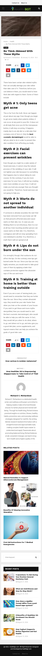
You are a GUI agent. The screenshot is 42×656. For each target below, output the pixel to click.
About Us (24, 3)
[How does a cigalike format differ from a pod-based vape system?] (9, 603)
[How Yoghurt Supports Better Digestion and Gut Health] (9, 632)
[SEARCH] (35, 557)
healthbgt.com (27, 649)
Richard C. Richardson (12, 57)
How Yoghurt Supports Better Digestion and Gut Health (26, 631)
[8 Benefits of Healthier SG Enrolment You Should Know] (9, 618)
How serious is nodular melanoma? (21, 361)
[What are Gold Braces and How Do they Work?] (9, 591)
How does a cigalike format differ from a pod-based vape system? (26, 603)
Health (6, 47)
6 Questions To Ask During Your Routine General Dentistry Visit (27, 577)
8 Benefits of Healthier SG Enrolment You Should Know (27, 617)
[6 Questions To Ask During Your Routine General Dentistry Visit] (9, 577)
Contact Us (15, 3)
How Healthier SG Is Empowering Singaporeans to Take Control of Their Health (21, 373)
